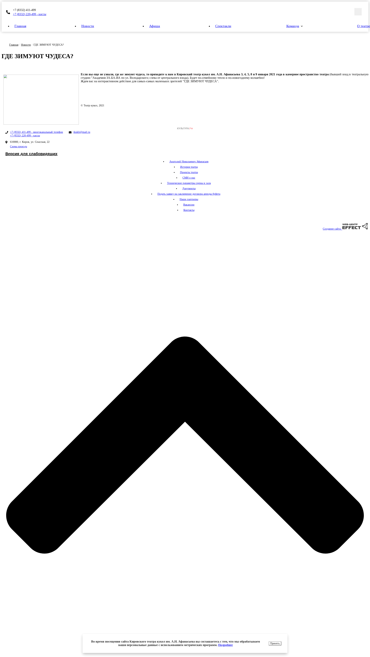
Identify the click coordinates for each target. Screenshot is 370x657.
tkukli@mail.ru (81, 132)
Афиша (154, 26)
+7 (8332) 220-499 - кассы (29, 14)
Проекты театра (189, 172)
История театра (189, 167)
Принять (275, 643)
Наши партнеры (189, 199)
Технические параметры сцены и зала (189, 183)
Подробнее (225, 645)
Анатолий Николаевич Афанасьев (189, 161)
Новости (87, 26)
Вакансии (188, 204)
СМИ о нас (188, 177)
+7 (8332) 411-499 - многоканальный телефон (36, 132)
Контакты (188, 210)
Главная (20, 26)
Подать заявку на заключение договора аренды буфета (188, 193)
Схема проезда (18, 146)
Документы (189, 188)
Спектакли (223, 26)
